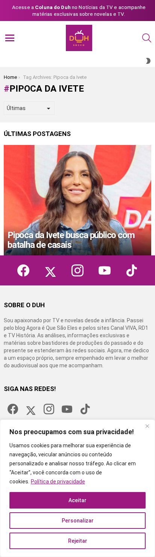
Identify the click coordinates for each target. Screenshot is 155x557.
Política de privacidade (58, 482)
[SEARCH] (146, 37)
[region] (77, 488)
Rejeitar (77, 541)
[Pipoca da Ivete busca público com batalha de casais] (77, 200)
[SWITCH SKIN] (148, 61)
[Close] (147, 425)
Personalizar (78, 521)
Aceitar (77, 500)
